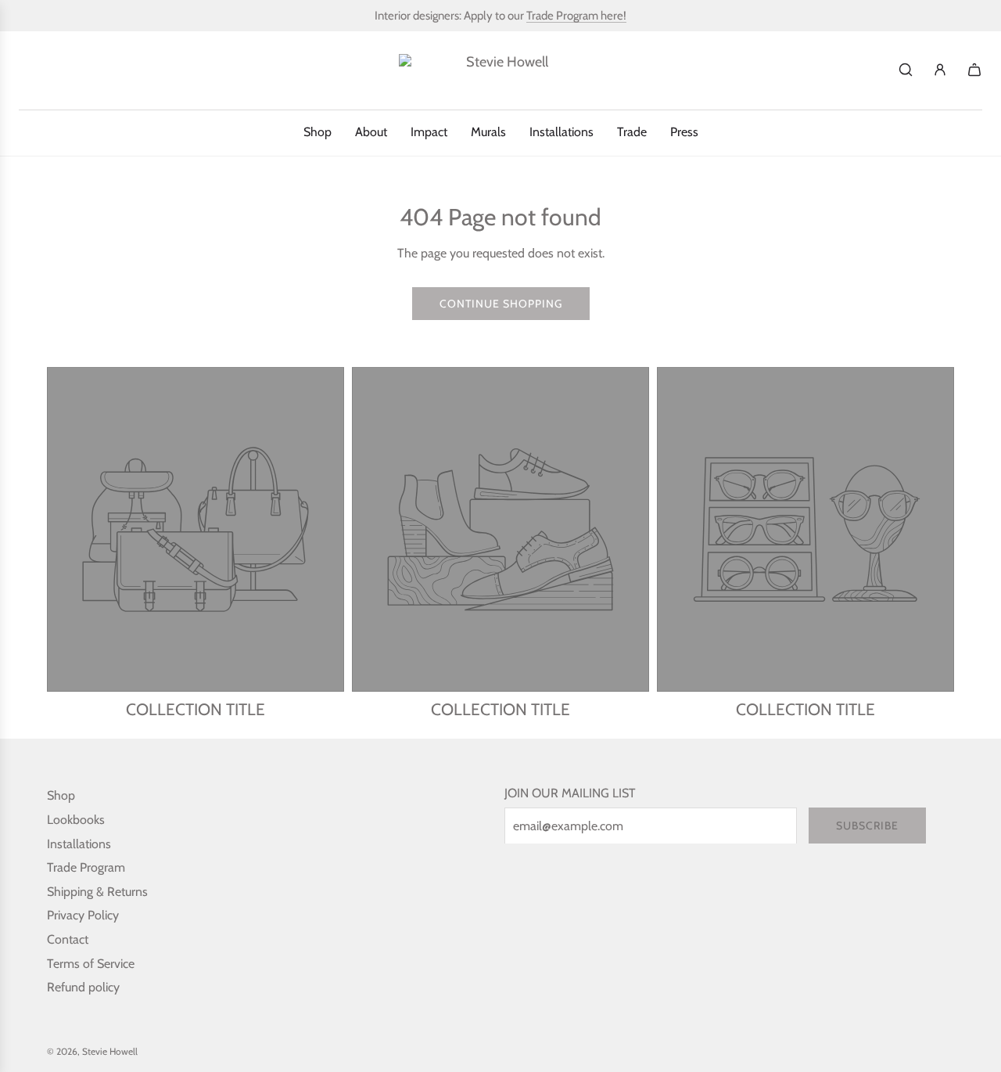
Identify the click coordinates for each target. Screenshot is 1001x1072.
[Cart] (974, 69)
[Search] (905, 69)
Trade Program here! (576, 16)
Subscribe (867, 825)
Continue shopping (501, 304)
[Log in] (940, 69)
